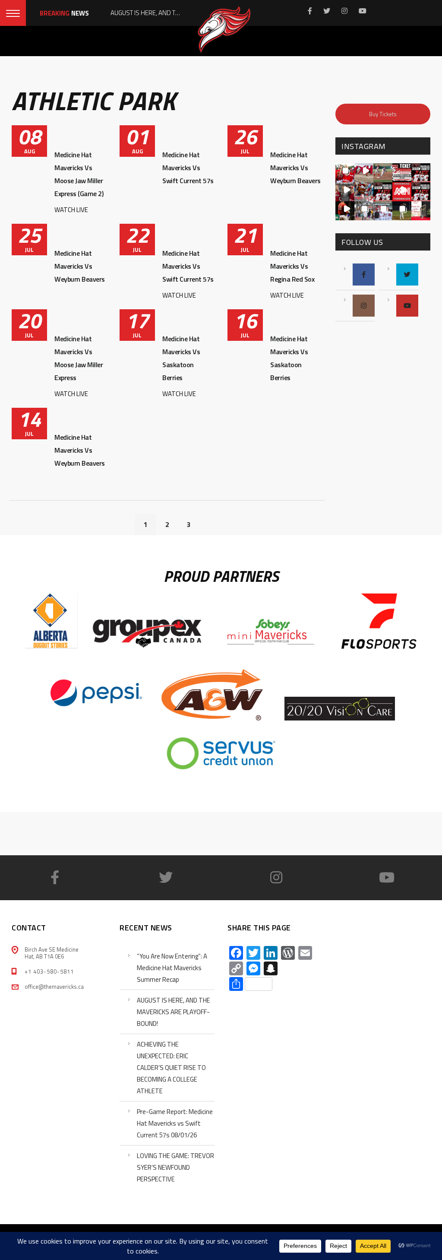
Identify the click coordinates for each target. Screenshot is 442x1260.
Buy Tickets (383, 114)
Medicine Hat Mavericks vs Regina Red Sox (292, 266)
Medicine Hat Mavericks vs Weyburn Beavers (295, 167)
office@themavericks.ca (54, 986)
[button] (344, 172)
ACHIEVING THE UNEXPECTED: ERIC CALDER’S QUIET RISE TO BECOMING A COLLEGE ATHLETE (171, 1067)
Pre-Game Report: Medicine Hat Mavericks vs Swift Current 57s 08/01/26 (175, 1123)
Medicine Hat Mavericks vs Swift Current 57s (188, 167)
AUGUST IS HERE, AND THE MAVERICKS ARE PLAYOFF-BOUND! (173, 1011)
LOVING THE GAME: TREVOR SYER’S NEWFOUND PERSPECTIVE (175, 1167)
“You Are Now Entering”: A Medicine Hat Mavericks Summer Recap (172, 967)
